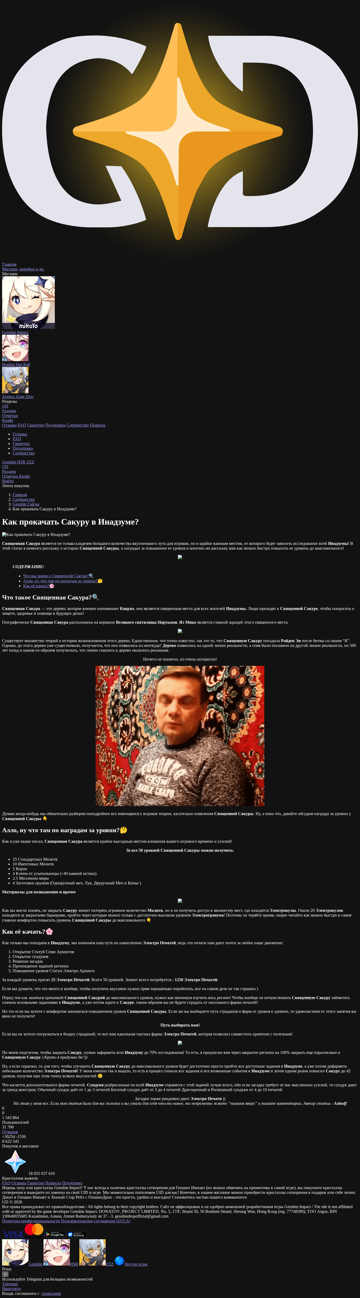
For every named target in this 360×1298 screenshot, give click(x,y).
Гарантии (35, 425)
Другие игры (136, 1264)
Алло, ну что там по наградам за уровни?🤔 (63, 581)
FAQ (22, 425)
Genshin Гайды (26, 504)
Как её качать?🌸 (38, 586)
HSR (22, 462)
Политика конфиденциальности (31, 1221)
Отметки (10, 476)
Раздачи (9, 469)
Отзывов (10, 1132)
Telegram (10, 1284)
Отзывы (9, 425)
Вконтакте (11, 1288)
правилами (51, 1293)
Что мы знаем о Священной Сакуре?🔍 (58, 576)
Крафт (7, 420)
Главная (20, 494)
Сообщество (78, 425)
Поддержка (55, 425)
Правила (97, 425)
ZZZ (31, 462)
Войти (8, 481)
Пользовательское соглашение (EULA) (95, 1221)
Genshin (9, 462)
